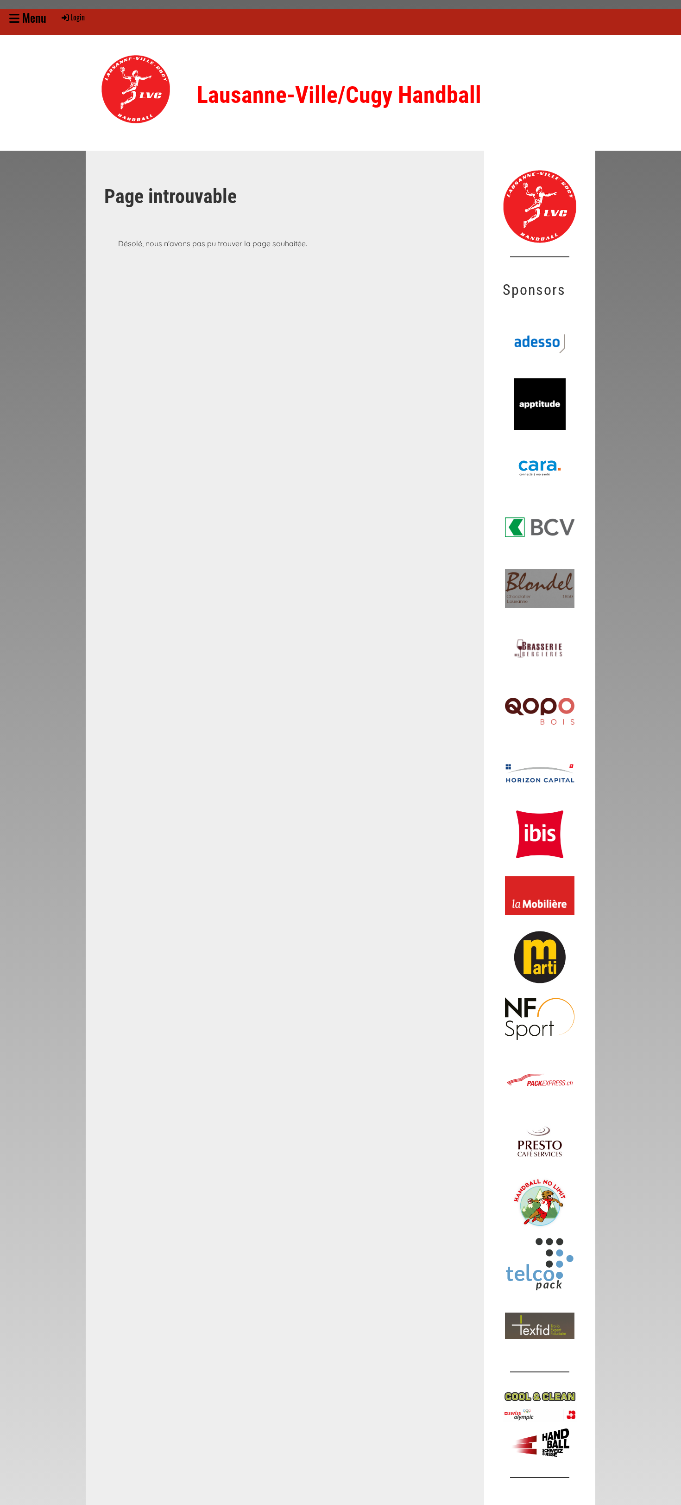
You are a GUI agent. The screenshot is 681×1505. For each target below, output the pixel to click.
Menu (32, 17)
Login (77, 17)
